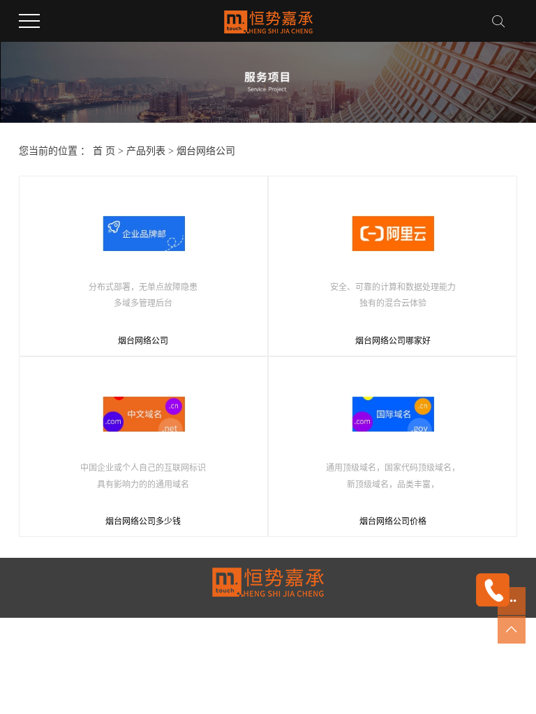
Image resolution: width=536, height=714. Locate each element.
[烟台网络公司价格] (392, 414)
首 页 (104, 151)
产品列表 (145, 151)
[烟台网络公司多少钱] (143, 414)
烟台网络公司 (206, 151)
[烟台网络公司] (143, 233)
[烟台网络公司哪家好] (392, 233)
